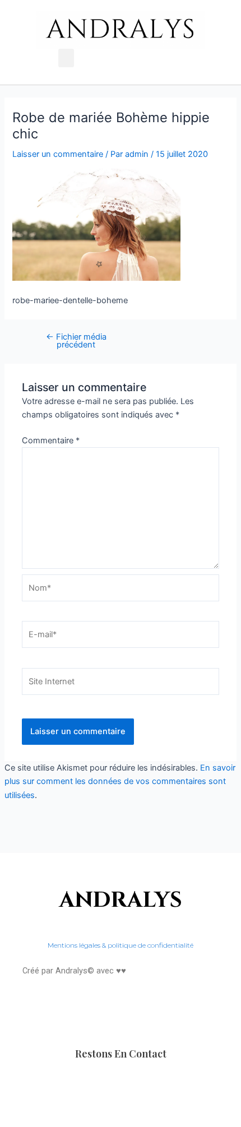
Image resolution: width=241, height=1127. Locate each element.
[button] (66, 58)
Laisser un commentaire (57, 154)
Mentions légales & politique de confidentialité (120, 945)
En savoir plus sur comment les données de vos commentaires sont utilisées (119, 781)
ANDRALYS (120, 900)
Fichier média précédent (76, 341)
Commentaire (51, 440)
